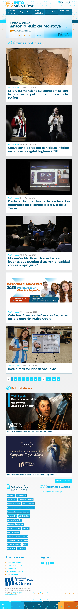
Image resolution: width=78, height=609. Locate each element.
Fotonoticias (51, 12)
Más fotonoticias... (63, 481)
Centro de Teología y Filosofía (17, 536)
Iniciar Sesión (65, 2)
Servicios (26, 528)
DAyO (25, 545)
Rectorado (10, 496)
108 (54, 379)
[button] (11, 26)
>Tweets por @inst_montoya (51, 492)
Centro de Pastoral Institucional (18, 512)
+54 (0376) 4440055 (16, 592)
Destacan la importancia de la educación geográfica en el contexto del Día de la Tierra (39, 204)
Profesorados (13, 87)
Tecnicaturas (11, 500)
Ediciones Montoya (14, 545)
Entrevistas (11, 549)
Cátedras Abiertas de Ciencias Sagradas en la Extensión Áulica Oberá (38, 317)
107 (48, 379)
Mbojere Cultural (13, 532)
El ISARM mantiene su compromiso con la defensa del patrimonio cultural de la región (38, 94)
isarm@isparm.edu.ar (11, 594)
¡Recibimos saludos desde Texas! (32, 369)
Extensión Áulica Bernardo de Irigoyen (20, 508)
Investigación (12, 516)
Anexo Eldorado (28, 504)
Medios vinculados (13, 528)
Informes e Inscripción (15, 524)
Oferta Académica (38, 12)
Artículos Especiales (14, 520)
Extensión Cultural (13, 504)
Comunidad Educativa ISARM (17, 540)
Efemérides (21, 549)
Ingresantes (25, 12)
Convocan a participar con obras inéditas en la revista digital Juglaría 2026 (38, 149)
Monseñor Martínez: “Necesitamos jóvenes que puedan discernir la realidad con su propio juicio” (39, 261)
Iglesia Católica (24, 516)
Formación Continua (64, 12)
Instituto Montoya (11, 12)
